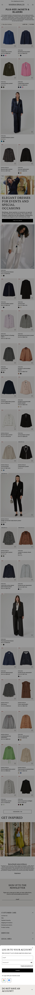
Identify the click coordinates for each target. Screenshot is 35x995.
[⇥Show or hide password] (31, 963)
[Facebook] (9, 980)
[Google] (4, 980)
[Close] (32, 948)
